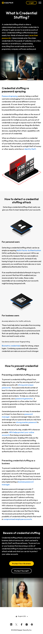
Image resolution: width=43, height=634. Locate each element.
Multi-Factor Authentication (29, 250)
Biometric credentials (11, 346)
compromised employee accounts (17, 519)
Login (31, 3)
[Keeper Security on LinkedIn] (11, 624)
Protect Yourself (21, 571)
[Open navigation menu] (40, 2)
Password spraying (10, 96)
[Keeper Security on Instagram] (26, 624)
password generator (24, 398)
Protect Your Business (21, 563)
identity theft (30, 149)
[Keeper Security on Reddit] (31, 624)
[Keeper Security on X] (16, 624)
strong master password (26, 422)
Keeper (8, 2)
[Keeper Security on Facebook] (21, 624)
